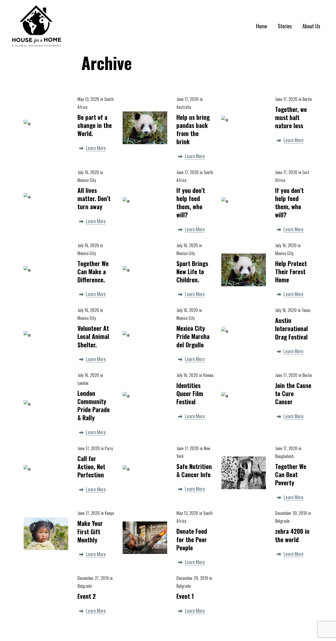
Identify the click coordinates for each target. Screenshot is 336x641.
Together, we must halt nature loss (291, 117)
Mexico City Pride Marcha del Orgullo (192, 336)
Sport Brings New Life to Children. (192, 271)
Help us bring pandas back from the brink (193, 129)
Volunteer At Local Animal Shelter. (93, 336)
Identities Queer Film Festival (189, 393)
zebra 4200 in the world (292, 535)
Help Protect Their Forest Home (291, 271)
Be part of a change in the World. (94, 125)
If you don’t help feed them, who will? (190, 202)
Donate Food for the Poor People (191, 539)
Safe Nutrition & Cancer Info (194, 470)
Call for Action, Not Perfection (91, 466)
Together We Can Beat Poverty (290, 474)
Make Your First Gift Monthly (90, 531)
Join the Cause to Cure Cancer (293, 393)
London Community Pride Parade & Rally (93, 405)
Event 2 (86, 596)
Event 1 (185, 596)
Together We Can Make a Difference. (93, 271)
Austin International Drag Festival (291, 328)
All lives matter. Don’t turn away (94, 198)
